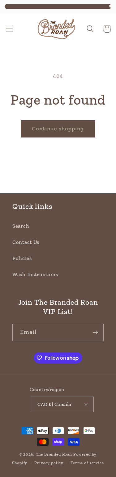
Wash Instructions (35, 274)
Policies (22, 258)
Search (20, 226)
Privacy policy (48, 463)
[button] (9, 29)
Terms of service (87, 463)
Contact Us (25, 242)
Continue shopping (58, 128)
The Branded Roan (54, 454)
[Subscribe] (95, 332)
